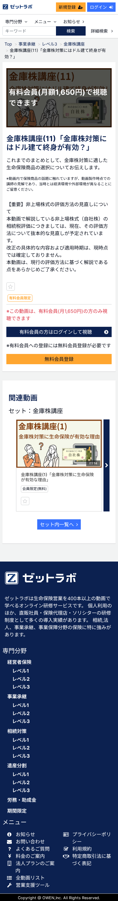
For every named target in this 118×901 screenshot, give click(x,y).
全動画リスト (30, 878)
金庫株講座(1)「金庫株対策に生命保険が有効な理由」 (57, 477)
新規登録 (67, 7)
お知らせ (71, 21)
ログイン (98, 7)
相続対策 (17, 731)
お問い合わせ (30, 842)
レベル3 (49, 43)
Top (8, 43)
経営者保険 (19, 662)
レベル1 (20, 671)
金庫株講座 (74, 43)
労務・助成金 (21, 800)
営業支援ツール (33, 885)
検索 (71, 30)
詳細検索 (100, 30)
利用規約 (82, 849)
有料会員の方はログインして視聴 (55, 332)
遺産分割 (17, 766)
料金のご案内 (30, 856)
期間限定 (17, 811)
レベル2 (21, 679)
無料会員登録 (59, 359)
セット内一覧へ (57, 524)
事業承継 (26, 43)
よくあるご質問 (33, 849)
